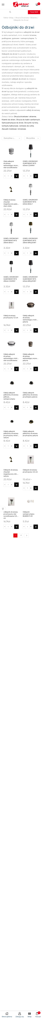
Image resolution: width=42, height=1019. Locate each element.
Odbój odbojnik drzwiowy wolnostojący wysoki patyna (30, 357)
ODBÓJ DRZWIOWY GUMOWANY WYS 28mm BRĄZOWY (30, 241)
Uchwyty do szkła (26, 126)
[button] (16, 176)
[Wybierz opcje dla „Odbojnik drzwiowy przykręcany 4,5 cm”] (35, 488)
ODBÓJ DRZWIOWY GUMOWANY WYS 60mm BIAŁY (30, 202)
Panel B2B (34, 12)
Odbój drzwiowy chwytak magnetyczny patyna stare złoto (11, 203)
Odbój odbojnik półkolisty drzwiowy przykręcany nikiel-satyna (11, 435)
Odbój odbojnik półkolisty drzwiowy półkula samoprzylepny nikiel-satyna (11, 396)
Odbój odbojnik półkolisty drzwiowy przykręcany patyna (30, 434)
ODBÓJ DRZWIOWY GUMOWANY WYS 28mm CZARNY (11, 279)
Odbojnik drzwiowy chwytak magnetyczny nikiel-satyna (11, 473)
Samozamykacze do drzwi (12, 123)
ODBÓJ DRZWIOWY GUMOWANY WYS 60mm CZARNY (30, 163)
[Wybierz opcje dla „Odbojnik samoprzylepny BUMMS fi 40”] (35, 527)
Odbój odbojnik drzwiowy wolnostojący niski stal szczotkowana (10, 357)
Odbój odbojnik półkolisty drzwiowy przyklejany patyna (30, 395)
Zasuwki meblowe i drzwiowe (14, 129)
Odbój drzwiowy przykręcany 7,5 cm (11, 317)
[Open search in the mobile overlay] (10, 12)
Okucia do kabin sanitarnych (28, 120)
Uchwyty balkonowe (10, 126)
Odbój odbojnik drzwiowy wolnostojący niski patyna (30, 319)
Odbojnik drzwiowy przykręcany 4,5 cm (30, 471)
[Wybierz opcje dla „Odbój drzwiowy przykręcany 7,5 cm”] (16, 330)
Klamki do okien (8, 120)
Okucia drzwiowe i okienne (26, 18)
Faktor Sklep (8, 18)
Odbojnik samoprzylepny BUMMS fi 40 (28, 514)
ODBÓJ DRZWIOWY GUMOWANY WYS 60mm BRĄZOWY (30, 279)
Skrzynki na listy (31, 123)
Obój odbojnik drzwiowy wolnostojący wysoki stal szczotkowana (11, 164)
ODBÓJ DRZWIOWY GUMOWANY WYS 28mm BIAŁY (11, 241)
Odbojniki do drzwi (21, 20)
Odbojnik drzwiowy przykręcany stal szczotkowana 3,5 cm (11, 515)
